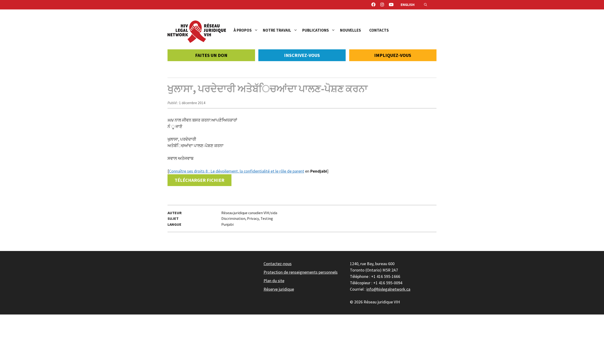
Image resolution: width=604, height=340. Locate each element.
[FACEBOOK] (373, 4)
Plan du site (274, 280)
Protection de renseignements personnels (301, 272)
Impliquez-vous (392, 55)
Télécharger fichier (199, 180)
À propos (243, 30)
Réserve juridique (279, 289)
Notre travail (277, 30)
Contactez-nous (278, 263)
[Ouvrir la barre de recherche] (425, 4)
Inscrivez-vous (302, 55)
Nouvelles (350, 30)
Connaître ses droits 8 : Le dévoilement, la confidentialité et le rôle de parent (236, 171)
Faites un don (211, 55)
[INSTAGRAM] (382, 4)
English (408, 4)
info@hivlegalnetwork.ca (388, 289)
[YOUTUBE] (391, 4)
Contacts (379, 30)
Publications (315, 30)
